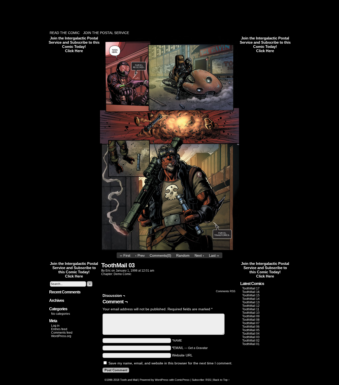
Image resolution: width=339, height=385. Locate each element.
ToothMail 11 (250, 309)
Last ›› (214, 255)
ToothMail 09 (251, 316)
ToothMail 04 (251, 333)
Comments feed (61, 332)
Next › (199, 255)
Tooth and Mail (128, 379)
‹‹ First (125, 255)
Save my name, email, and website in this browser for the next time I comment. (170, 363)
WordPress (162, 379)
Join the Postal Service (106, 33)
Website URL (182, 355)
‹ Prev (140, 255)
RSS (208, 379)
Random (183, 255)
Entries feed (59, 329)
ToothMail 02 (251, 340)
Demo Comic (122, 274)
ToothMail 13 (251, 302)
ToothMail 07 (251, 323)
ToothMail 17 (251, 288)
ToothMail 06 (251, 326)
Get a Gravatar (198, 348)
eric (108, 270)
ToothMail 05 (251, 330)
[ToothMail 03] (169, 249)
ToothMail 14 (251, 299)
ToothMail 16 (251, 292)
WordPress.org (61, 336)
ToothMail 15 (251, 295)
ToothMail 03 (251, 337)
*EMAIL (190, 348)
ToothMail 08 (251, 319)
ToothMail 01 (251, 344)
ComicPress (182, 379)
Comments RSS (225, 291)
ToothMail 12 (251, 306)
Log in (55, 325)
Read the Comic (65, 33)
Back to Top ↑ (221, 379)
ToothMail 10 (251, 313)
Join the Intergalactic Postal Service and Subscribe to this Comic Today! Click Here (74, 44)
